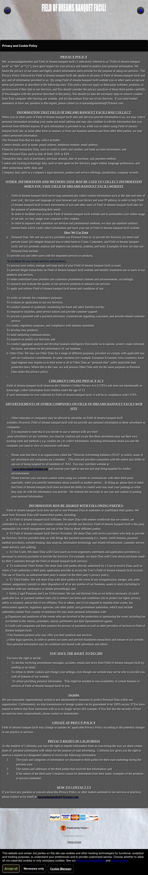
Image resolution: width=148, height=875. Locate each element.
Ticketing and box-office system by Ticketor (74, 829)
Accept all (11, 868)
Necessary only (34, 868)
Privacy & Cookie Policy (91, 860)
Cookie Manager (60, 869)
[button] (140, 10)
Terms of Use (74, 841)
